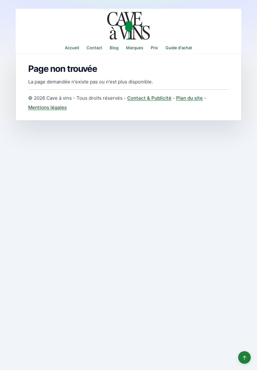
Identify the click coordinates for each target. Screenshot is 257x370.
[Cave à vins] (128, 26)
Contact (94, 47)
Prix (154, 47)
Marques (134, 47)
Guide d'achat (178, 47)
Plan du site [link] (189, 98)
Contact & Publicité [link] (149, 98)
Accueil (72, 47)
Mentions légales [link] (47, 107)
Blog (114, 47)
